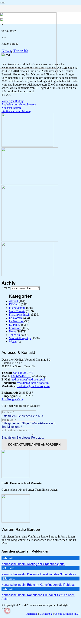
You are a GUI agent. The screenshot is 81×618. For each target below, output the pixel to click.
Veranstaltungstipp (20, 338)
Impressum (31, 613)
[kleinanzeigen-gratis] (30, 240)
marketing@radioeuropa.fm (33, 386)
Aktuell (13, 301)
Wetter (13, 341)
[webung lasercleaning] (30, 183)
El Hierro (14, 304)
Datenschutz (46, 613)
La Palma (14, 324)
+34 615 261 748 (23, 372)
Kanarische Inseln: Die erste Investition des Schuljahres (39, 574)
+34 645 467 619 (21, 376)
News (12, 331)
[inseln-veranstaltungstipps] (27, 275)
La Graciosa (16, 321)
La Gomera (16, 318)
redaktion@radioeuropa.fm (33, 382)
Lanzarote (15, 328)
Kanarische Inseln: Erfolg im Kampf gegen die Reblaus (38, 584)
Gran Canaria (17, 311)
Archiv (6, 287)
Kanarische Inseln (19, 314)
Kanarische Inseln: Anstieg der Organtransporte (33, 564)
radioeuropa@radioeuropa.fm (29, 379)
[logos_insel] (28, 73)
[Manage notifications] (7, 611)
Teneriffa (14, 334)
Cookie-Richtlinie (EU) (66, 613)
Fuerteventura (17, 307)
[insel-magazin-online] (27, 145)
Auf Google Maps (12, 399)
